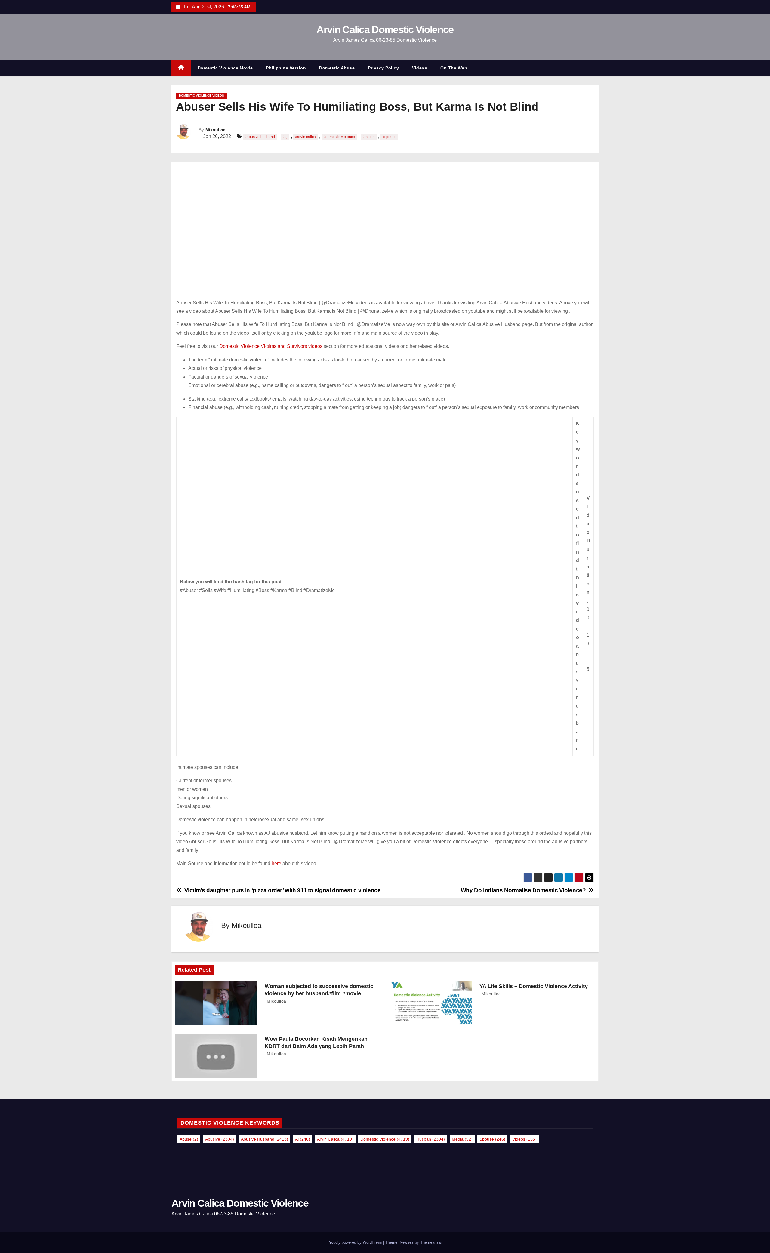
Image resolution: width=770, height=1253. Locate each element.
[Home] (181, 68)
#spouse (389, 137)
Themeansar (431, 1242)
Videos (419, 68)
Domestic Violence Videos (201, 95)
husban (430, 1139)
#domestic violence (339, 137)
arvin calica (335, 1139)
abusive (219, 1139)
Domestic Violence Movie (225, 68)
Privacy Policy (383, 68)
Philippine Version (286, 68)
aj (302, 1139)
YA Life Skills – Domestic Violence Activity (533, 986)
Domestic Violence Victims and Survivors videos (270, 346)
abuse (189, 1139)
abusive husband (264, 1139)
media (462, 1139)
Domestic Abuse (337, 68)
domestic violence (384, 1139)
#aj (285, 137)
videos (524, 1139)
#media (368, 137)
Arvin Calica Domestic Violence (384, 29)
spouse (492, 1139)
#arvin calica (305, 137)
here (277, 863)
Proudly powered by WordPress (355, 1242)
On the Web (453, 68)
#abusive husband (260, 137)
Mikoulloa (215, 129)
